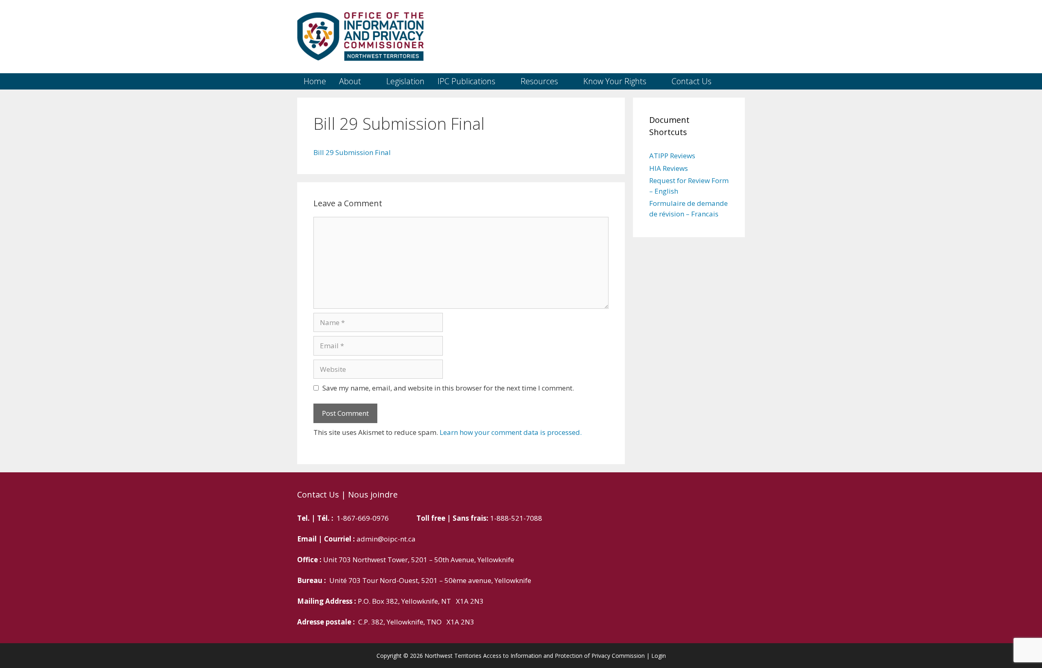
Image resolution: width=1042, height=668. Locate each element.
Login (658, 655)
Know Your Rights (614, 81)
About (350, 81)
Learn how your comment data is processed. (511, 432)
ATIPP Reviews (672, 155)
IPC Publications (466, 81)
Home (315, 81)
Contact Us (691, 81)
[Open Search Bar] (733, 81)
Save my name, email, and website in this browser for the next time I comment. (448, 388)
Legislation (405, 81)
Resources (539, 81)
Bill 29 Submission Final (352, 152)
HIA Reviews (668, 168)
